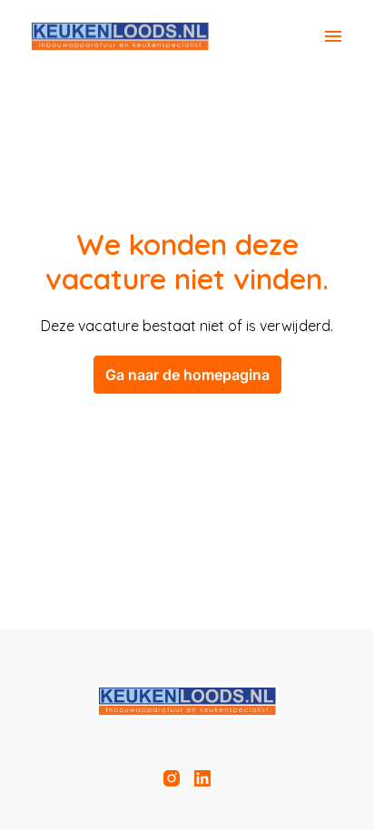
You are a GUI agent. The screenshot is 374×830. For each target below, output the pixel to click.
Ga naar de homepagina (187, 375)
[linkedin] (202, 778)
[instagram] (171, 778)
